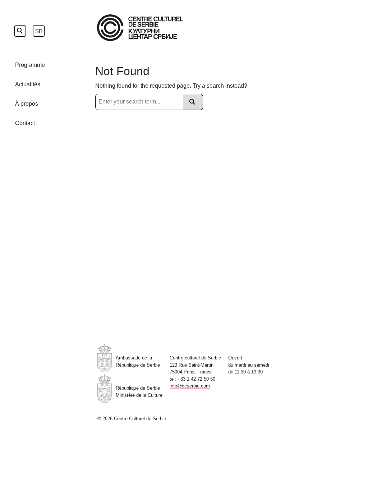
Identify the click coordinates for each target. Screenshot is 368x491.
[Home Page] (140, 27)
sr (39, 31)
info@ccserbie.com (190, 386)
